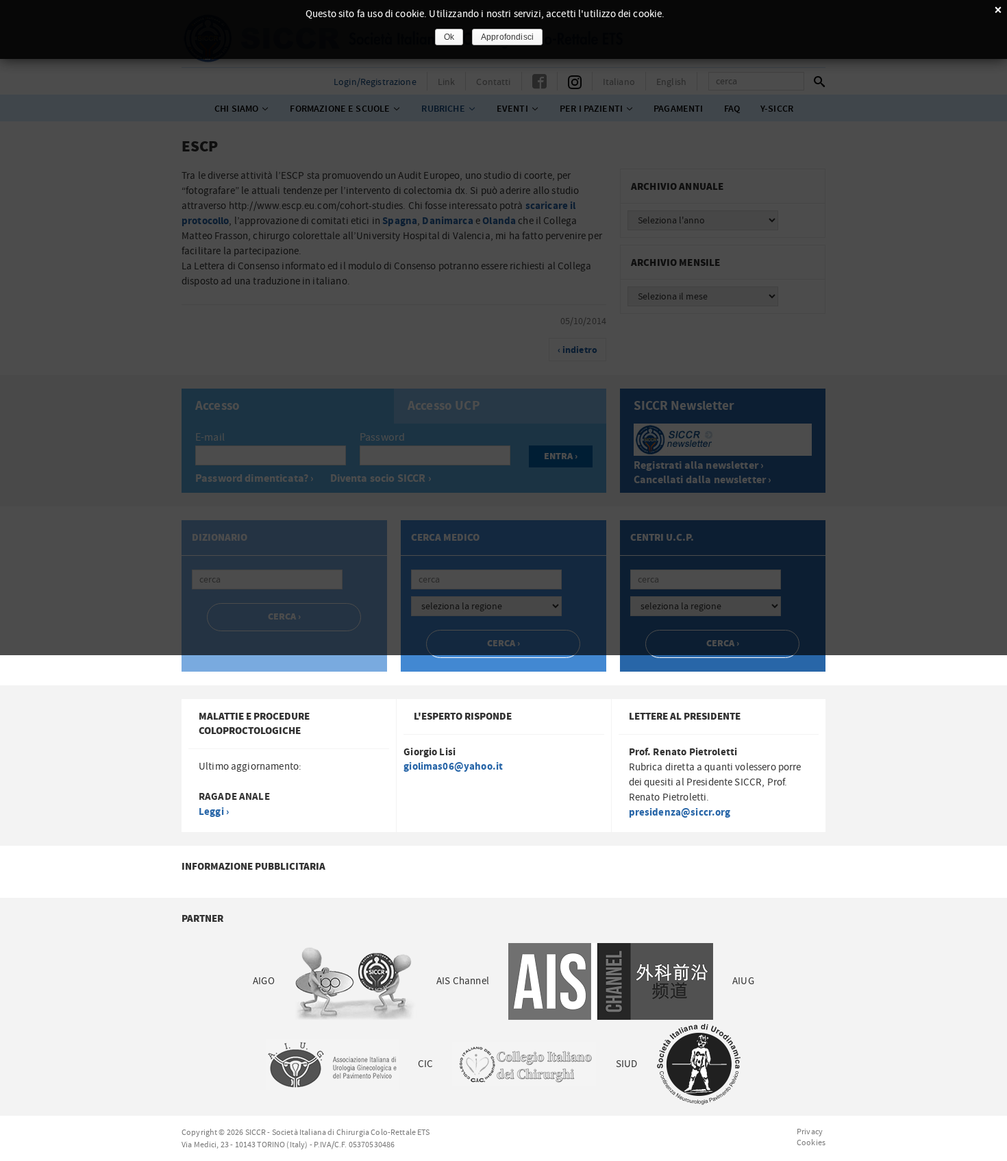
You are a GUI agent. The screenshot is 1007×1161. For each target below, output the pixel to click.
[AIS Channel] (610, 981)
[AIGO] (355, 981)
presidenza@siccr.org (680, 812)
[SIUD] (698, 1064)
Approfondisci (507, 37)
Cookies (811, 1142)
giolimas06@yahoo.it (453, 766)
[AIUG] (331, 1064)
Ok (449, 37)
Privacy (810, 1131)
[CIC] (524, 1064)
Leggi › (214, 812)
